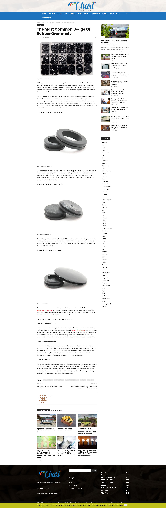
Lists (103, 246)
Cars (103, 158)
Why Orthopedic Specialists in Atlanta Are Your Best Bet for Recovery (119, 109)
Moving (104, 259)
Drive (103, 179)
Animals (104, 142)
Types (83, 380)
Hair (103, 215)
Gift (103, 210)
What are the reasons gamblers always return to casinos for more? (84, 387)
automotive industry (79, 330)
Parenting (105, 267)
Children (104, 163)
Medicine (104, 254)
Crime (104, 168)
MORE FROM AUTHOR (57, 410)
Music (86, 14)
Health (59, 14)
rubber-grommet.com (44, 310)
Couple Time (106, 166)
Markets (104, 252)
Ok (125, 505)
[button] (127, 14)
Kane (39, 37)
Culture (104, 173)
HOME (44, 14)
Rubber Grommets (72, 380)
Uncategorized (106, 304)
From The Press (107, 199)
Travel (104, 14)
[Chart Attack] (83, 6)
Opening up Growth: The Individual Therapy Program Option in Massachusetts (119, 100)
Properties (47, 380)
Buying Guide (45, 22)
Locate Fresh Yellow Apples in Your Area (64, 429)
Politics (104, 275)
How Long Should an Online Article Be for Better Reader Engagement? (119, 65)
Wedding (104, 306)
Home (38, 22)
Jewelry (104, 236)
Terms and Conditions (75, 488)
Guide (104, 212)
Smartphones (106, 285)
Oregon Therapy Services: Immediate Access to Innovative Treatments (118, 91)
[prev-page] (38, 461)
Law (103, 241)
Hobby (104, 223)
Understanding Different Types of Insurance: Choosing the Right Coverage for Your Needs (46, 453)
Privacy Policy (73, 485)
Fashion (104, 192)
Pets (117, 14)
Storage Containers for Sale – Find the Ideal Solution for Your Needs (120, 118)
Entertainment (106, 186)
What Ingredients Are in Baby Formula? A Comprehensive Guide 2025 (66, 453)
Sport (111, 14)
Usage (90, 380)
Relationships (106, 280)
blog (103, 147)
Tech (103, 293)
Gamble (104, 205)
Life (103, 244)
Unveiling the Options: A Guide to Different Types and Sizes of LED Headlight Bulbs (87, 453)
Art (103, 145)
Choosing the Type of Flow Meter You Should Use (49, 387)
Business (51, 14)
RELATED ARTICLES (43, 410)
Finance (104, 194)
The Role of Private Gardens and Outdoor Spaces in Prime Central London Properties (87, 430)
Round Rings (59, 380)
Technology (95, 14)
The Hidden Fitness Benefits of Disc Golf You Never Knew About (120, 56)
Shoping (104, 283)
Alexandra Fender (106, 45)
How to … (105, 231)
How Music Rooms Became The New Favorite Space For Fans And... (119, 127)
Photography (106, 272)
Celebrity (104, 160)
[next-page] (41, 461)
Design (104, 176)
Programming (106, 278)
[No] (164, 505)
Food (103, 197)
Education (105, 184)
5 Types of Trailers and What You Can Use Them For (46, 430)
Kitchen (104, 239)
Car (103, 37)
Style (80, 14)
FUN (103, 202)
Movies (104, 257)
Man (103, 249)
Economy (105, 181)
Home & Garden (69, 14)
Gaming (104, 207)
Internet (104, 233)
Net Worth (105, 265)
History (104, 220)
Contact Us (46, 18)
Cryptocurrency (106, 171)
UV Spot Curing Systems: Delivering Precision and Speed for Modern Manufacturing (120, 74)
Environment (106, 189)
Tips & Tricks (106, 298)
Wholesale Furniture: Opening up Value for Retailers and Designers (119, 82)
